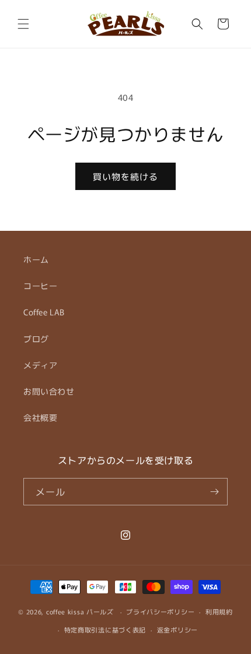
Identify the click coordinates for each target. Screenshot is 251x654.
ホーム (36, 259)
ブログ (36, 338)
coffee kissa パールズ (80, 611)
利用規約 (219, 611)
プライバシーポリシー (160, 611)
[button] (23, 24)
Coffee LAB (44, 312)
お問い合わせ (49, 391)
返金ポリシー (177, 629)
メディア (40, 365)
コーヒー (40, 285)
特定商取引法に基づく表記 (105, 629)
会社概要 (40, 417)
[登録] (214, 491)
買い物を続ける (125, 176)
